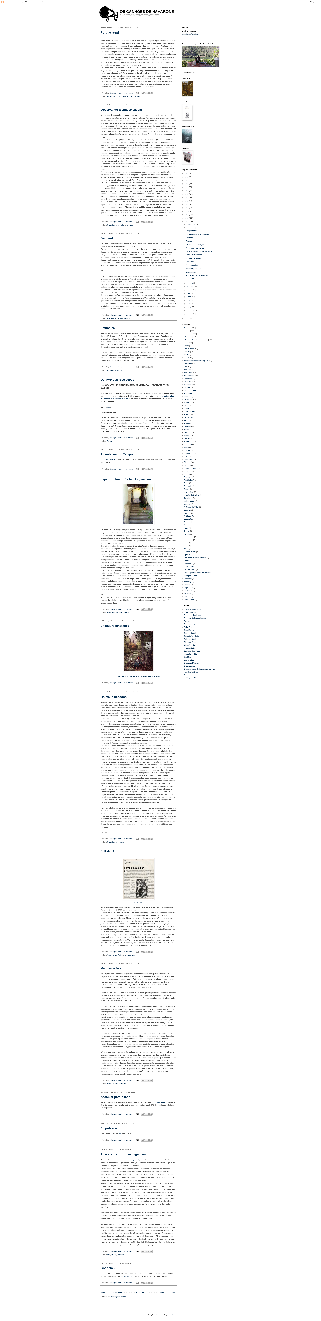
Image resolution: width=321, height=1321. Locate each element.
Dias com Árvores (191, 642)
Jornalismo (188, 498)
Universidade (189, 501)
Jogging (187, 435)
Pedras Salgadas (190, 417)
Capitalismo (188, 459)
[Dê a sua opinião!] (144, 93)
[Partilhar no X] (146, 93)
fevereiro (190, 310)
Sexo (186, 546)
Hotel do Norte (189, 411)
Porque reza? (110, 32)
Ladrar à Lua (189, 660)
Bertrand (107, 238)
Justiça (186, 525)
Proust (186, 414)
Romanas (188, 579)
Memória (187, 385)
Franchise (108, 328)
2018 (187, 201)
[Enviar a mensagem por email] (142, 93)
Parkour (187, 597)
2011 (187, 318)
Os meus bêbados (114, 697)
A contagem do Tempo (117, 454)
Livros (186, 346)
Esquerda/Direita (190, 390)
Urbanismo (188, 564)
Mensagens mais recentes (111, 1292)
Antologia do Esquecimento (195, 618)
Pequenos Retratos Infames (195, 558)
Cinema (187, 462)
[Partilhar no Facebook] (149, 93)
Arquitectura (189, 588)
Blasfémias (161, 1102)
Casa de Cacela (190, 633)
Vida (185, 405)
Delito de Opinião (191, 639)
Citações (187, 465)
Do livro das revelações (117, 379)
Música (187, 355)
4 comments (128, 1080)
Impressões (188, 492)
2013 (187, 218)
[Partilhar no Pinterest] (151, 93)
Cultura (113, 1255)
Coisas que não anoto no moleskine (198, 573)
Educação (188, 519)
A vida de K (188, 516)
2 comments (128, 222)
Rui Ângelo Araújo (116, 93)
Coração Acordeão (191, 636)
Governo (187, 426)
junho (189, 297)
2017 (187, 204)
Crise (109, 613)
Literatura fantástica (115, 626)
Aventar (187, 621)
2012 (187, 221)
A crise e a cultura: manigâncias (123, 1154)
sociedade (121, 225)
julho (189, 293)
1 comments (128, 93)
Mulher (186, 429)
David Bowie (189, 537)
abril (188, 304)
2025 (187, 177)
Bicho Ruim (188, 627)
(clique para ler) (138, 902)
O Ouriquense (189, 666)
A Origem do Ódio (191, 507)
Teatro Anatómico (191, 675)
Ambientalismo (190, 570)
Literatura (110, 318)
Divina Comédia (190, 645)
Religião (187, 450)
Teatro (186, 522)
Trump (186, 531)
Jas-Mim (187, 657)
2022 (187, 187)
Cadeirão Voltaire (191, 630)
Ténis (186, 420)
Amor (186, 483)
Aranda (187, 423)
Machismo (188, 441)
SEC (185, 456)
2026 (187, 173)
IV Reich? (107, 851)
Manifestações (111, 968)
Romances (188, 453)
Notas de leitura (190, 468)
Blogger (174, 1315)
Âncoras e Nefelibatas (192, 615)
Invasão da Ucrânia (191, 495)
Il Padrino (187, 593)
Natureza (187, 402)
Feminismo (188, 540)
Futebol (187, 513)
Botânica (187, 510)
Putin (186, 543)
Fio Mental (188, 591)
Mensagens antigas (168, 1292)
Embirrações (189, 376)
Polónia (187, 534)
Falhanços (188, 393)
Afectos (187, 474)
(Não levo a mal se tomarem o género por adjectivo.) (138, 676)
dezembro (191, 224)
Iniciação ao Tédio (191, 576)
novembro (191, 228)
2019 (187, 197)
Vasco (134, 955)
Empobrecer (109, 1128)
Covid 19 (187, 382)
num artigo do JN (132, 1160)
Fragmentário (189, 648)
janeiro (189, 314)
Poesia (186, 561)
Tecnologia (188, 582)
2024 (187, 180)
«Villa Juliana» (189, 567)
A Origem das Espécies (193, 609)
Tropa (186, 549)
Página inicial (141, 1292)
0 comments (128, 438)
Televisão (187, 370)
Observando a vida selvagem (121, 109)
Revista (191, 672)
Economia (188, 444)
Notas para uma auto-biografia (196, 361)
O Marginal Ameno (191, 663)
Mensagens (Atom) (118, 1297)
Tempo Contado (109, 460)
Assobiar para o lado (115, 1097)
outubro (190, 283)
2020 (187, 194)
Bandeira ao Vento (191, 624)
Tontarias (129, 225)
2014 (187, 215)
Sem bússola (135, 96)
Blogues (187, 477)
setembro (191, 286)
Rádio (186, 528)
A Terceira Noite (190, 612)
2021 (187, 191)
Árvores (187, 471)
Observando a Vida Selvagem (118, 96)
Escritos (187, 387)
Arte (108, 1255)
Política (120, 955)
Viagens (187, 504)
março (189, 307)
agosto (189, 290)
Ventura (187, 585)
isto (119, 1134)
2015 (187, 211)
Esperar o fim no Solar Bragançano (126, 479)
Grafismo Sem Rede (192, 651)
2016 (187, 208)
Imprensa (187, 396)
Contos (187, 408)
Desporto (187, 432)
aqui (108, 407)
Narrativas (188, 373)
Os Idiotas (188, 400)
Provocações (189, 600)
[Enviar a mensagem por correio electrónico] (137, 93)
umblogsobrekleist (191, 678)
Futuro (114, 955)
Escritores (188, 364)
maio (189, 300)
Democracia (188, 379)
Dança (186, 489)
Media (186, 447)
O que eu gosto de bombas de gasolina (199, 669)
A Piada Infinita (190, 552)
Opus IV (187, 555)
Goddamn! (108, 1268)
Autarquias (188, 486)
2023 (187, 184)
